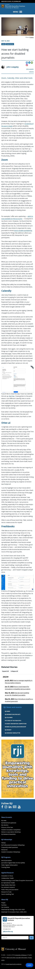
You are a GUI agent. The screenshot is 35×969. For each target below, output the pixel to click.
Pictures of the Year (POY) (13, 720)
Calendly (6, 290)
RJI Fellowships (6, 840)
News (3, 44)
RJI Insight (8, 730)
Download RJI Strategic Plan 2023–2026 (13, 909)
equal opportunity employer (13, 964)
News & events (6, 817)
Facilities (4, 905)
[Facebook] (27, 63)
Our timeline (5, 907)
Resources (4, 850)
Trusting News (5, 867)
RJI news (7, 711)
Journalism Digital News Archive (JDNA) (13, 863)
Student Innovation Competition (15, 724)
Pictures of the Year (7, 827)
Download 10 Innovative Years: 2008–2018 (13, 912)
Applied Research (7, 873)
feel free (11, 396)
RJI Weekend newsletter (12, 733)
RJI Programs (5, 857)
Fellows (3, 843)
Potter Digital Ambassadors (9, 865)
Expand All (5, 671)
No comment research (8, 887)
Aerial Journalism (6, 860)
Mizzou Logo (2, 6)
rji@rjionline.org (8, 931)
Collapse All (14, 671)
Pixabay (31, 37)
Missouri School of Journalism (11, 1)
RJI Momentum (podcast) (12, 714)
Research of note (6, 892)
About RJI (4, 899)
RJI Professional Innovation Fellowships (13, 845)
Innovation (10, 44)
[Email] (32, 63)
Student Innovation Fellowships (10, 852)
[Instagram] (27, 65)
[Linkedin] (29, 63)
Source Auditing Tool (7, 894)
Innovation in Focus (7, 876)
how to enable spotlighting (23, 231)
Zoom (4, 159)
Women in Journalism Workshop (15, 727)
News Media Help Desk (8, 885)
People (3, 903)
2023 (5, 677)
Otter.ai (5, 422)
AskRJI (29, 965)
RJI (15, 5)
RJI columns (8, 717)
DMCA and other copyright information (17, 957)
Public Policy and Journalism (9, 889)
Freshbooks (8, 526)
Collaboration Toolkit (7, 878)
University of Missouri (12, 8)
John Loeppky (12, 67)
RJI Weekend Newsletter (8, 834)
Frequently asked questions (9, 847)
